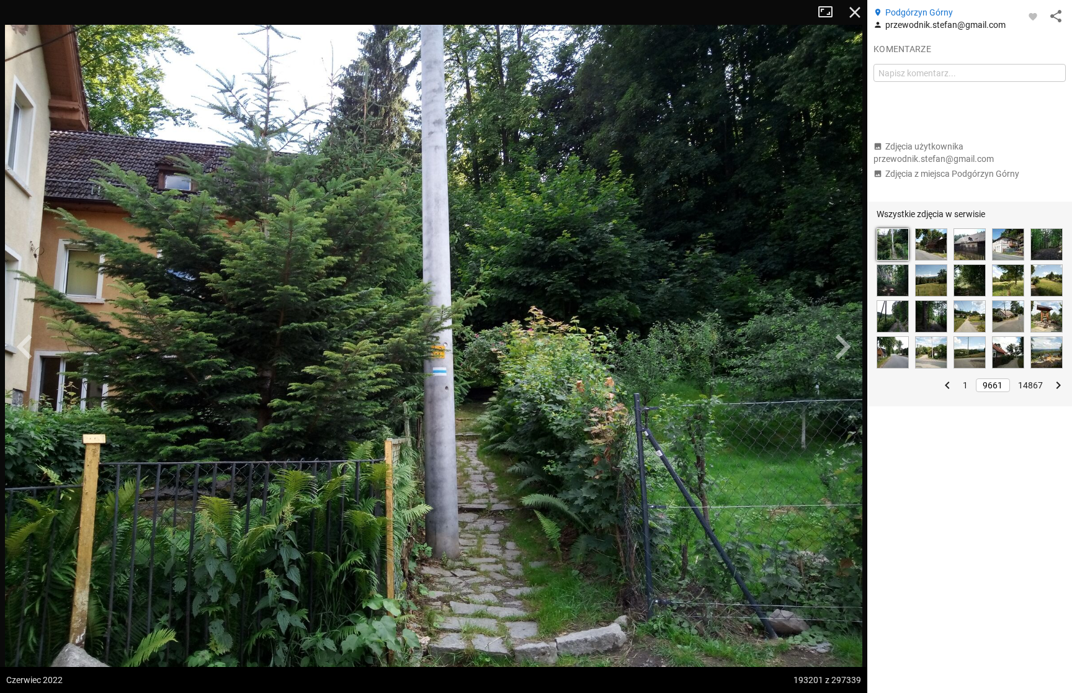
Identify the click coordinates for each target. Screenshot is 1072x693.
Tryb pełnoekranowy (830, 12)
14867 (1030, 385)
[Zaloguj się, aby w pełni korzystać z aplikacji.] (1033, 16)
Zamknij (854, 12)
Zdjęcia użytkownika (933, 152)
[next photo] (842, 347)
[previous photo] (25, 347)
